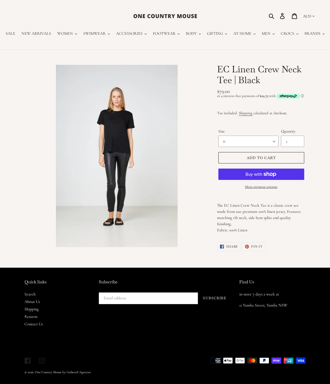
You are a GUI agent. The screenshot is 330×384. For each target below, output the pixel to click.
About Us (32, 301)
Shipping (245, 113)
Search (30, 294)
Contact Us (33, 324)
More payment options (261, 187)
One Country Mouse (48, 372)
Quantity (288, 131)
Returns (30, 316)
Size (221, 131)
